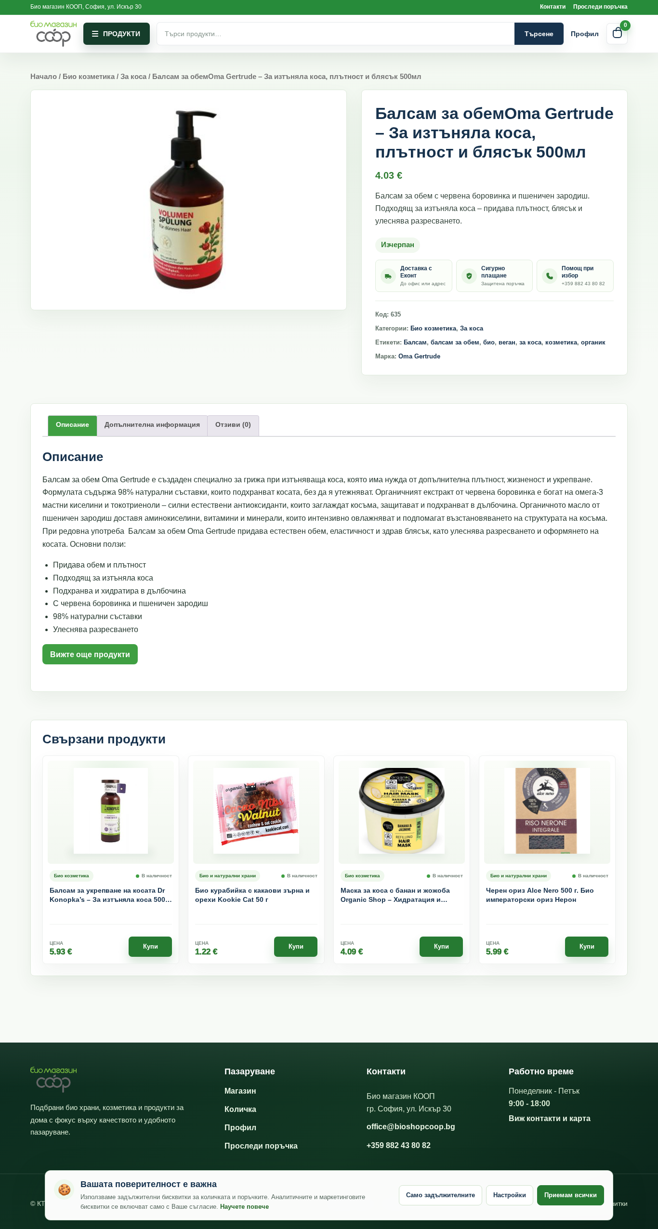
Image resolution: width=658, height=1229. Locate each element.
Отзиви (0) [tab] (233, 424)
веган (507, 342)
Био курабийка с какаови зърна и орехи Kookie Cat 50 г (252, 894)
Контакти (553, 6)
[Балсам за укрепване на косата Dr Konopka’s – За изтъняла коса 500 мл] (111, 812)
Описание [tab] (72, 424)
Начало (43, 76)
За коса (133, 76)
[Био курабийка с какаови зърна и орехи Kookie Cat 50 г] (256, 812)
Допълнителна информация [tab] (152, 424)
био (489, 342)
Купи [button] (150, 946)
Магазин (240, 1091)
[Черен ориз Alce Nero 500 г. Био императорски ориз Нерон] (547, 812)
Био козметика (89, 76)
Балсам (415, 342)
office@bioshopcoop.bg (411, 1127)
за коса (530, 342)
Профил (585, 34)
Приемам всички (570, 1195)
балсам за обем (455, 342)
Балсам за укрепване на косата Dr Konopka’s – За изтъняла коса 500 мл (107, 895)
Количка (240, 1109)
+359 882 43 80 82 (399, 1145)
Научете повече (244, 1206)
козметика (561, 342)
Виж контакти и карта (550, 1118)
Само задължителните (440, 1195)
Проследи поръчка (600, 6)
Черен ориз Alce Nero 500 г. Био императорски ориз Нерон (540, 894)
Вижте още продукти (90, 654)
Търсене (539, 34)
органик (593, 342)
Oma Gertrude (419, 356)
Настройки (509, 1195)
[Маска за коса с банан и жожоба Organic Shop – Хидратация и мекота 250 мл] (402, 812)
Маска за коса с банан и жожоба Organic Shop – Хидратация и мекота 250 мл (395, 895)
